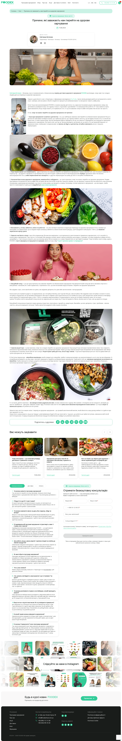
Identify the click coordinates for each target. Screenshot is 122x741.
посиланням (47, 569)
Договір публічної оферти (96, 718)
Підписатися (88, 698)
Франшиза (13, 729)
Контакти (75, 3)
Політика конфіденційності (96, 715)
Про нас (44, 3)
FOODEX (83, 93)
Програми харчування (28, 3)
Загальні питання (17, 486)
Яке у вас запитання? (72, 514)
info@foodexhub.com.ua (45, 718)
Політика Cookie (93, 720)
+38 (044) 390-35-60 (44, 723)
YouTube (74, 99)
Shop (39, 3)
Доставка (30, 486)
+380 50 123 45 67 (73, 507)
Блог (69, 3)
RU (95, 3)
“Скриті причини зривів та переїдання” (70, 241)
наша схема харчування (49, 185)
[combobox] (67, 508)
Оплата (41, 486)
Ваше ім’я (68, 501)
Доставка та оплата (60, 3)
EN (92, 3)
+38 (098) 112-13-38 (44, 720)
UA (89, 3)
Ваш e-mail (93, 501)
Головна (13, 11)
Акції (50, 3)
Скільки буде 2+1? (71, 521)
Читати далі (16, 475)
